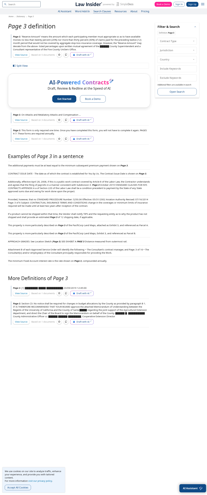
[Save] (59, 54)
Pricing (145, 11)
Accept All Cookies (17, 487)
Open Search (177, 91)
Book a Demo (163, 4)
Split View (22, 65)
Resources (121, 11)
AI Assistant (64, 11)
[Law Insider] (103, 4)
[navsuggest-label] (21, 4)
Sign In (179, 4)
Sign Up (192, 4)
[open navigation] (202, 4)
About (133, 11)
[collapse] (194, 41)
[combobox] (21, 4)
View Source (21, 54)
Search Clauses (102, 11)
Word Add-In (82, 11)
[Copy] (66, 54)
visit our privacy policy (40, 480)
